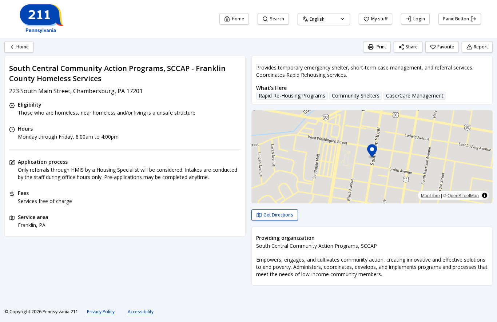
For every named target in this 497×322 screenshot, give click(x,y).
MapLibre (430, 195)
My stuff (379, 19)
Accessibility (141, 312)
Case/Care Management (415, 95)
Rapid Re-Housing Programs (292, 95)
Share (412, 47)
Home (238, 19)
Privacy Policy (101, 312)
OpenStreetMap (463, 195)
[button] (372, 151)
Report (481, 47)
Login (419, 19)
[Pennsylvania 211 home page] (40, 18)
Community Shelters (355, 95)
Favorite (445, 47)
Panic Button (456, 19)
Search (277, 19)
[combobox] (324, 19)
